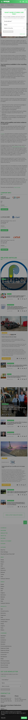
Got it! (24, 717)
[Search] (26, 1)
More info (3, 717)
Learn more (22, 33)
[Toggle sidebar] (2, 1)
